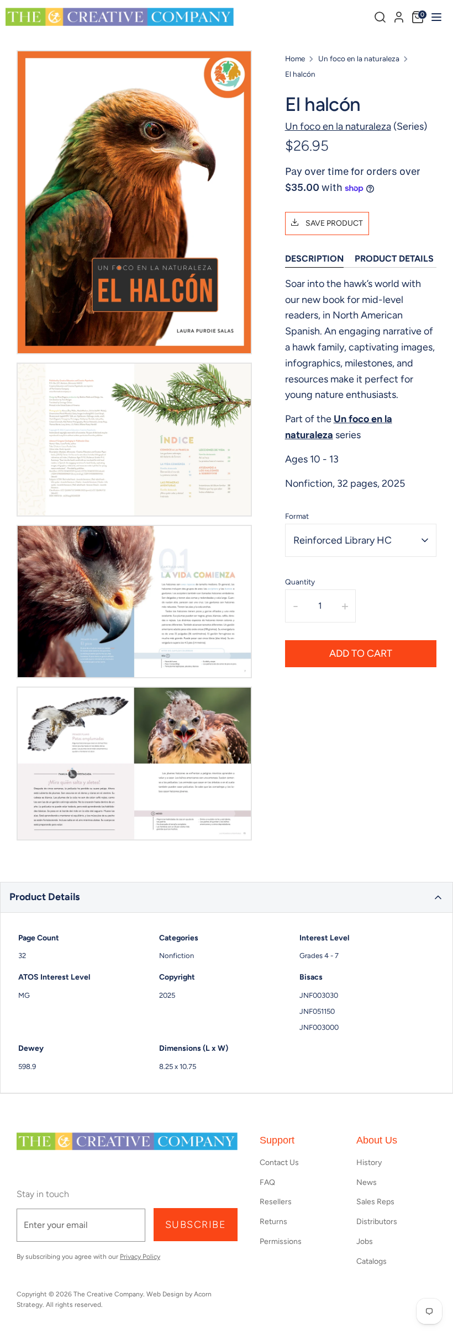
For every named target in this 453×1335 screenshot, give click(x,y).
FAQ (267, 1182)
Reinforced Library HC (342, 540)
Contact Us (279, 1162)
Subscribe (195, 1225)
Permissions (281, 1241)
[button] (226, 897)
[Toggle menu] (435, 17)
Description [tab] (314, 258)
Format (297, 516)
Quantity (300, 581)
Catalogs (371, 1261)
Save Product (333, 223)
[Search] (380, 17)
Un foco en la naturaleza (358, 58)
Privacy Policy (140, 1256)
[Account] (398, 15)
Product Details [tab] (394, 258)
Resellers (276, 1201)
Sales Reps (375, 1201)
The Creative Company (108, 1294)
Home (295, 58)
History (369, 1162)
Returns (273, 1221)
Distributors (376, 1221)
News (366, 1182)
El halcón (300, 74)
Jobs (364, 1241)
